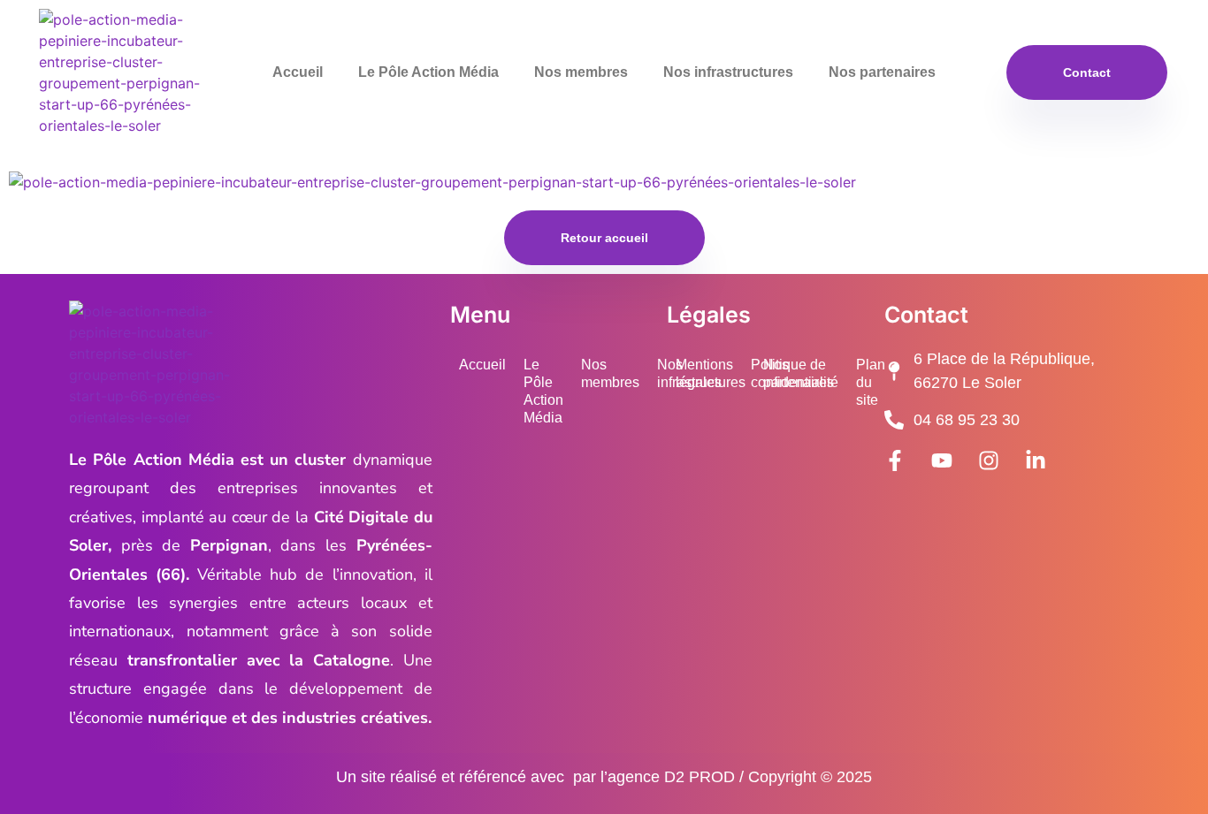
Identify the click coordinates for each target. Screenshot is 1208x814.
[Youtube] (941, 460)
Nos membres (581, 72)
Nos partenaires (882, 72)
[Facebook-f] (895, 460)
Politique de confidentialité (794, 373)
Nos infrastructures (728, 72)
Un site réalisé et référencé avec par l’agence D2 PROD (535, 777)
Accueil (297, 72)
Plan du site (870, 382)
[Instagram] (988, 460)
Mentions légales (704, 373)
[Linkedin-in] (1035, 460)
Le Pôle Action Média (428, 72)
